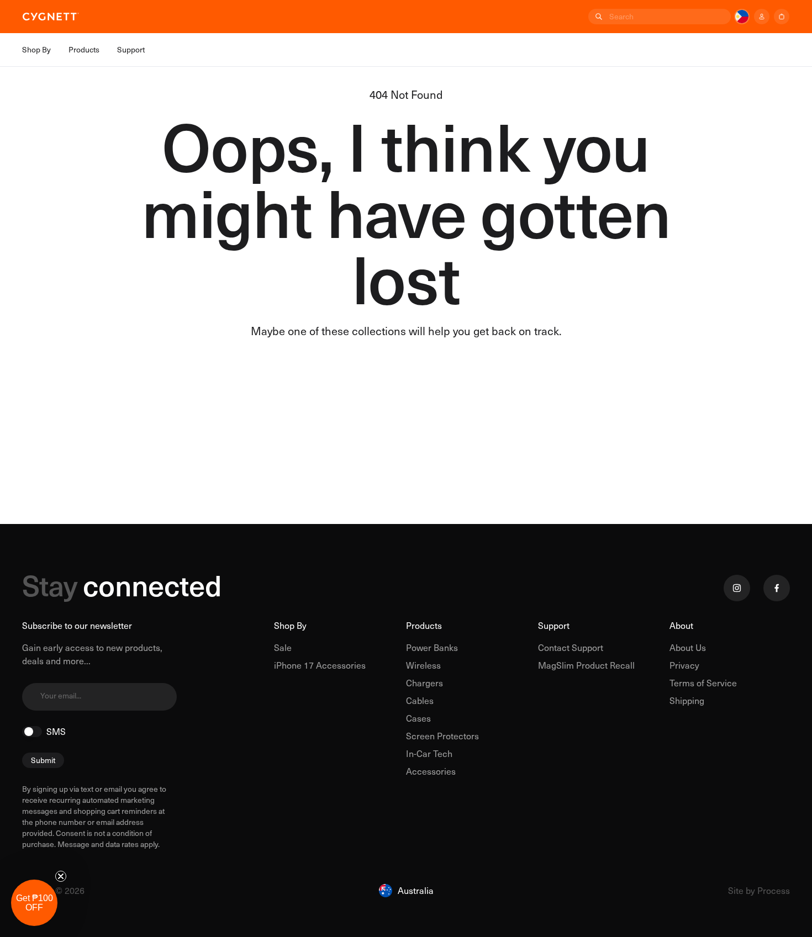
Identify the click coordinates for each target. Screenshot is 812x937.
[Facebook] (776, 588)
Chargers (424, 683)
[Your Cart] (781, 16)
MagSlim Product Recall (586, 665)
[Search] (597, 16)
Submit (43, 760)
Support (554, 625)
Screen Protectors (442, 736)
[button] (34, 903)
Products (424, 625)
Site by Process (759, 890)
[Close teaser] (60, 876)
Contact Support (570, 647)
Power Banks (432, 647)
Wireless (423, 665)
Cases (418, 718)
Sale (283, 647)
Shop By (290, 625)
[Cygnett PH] (51, 16)
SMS (56, 731)
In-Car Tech (429, 753)
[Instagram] (737, 588)
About (681, 625)
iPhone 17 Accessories (320, 665)
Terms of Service (703, 683)
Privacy (684, 665)
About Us (687, 647)
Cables (420, 700)
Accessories (431, 771)
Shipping (686, 700)
